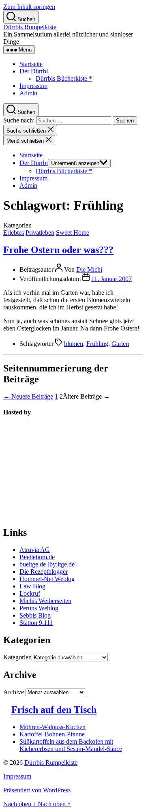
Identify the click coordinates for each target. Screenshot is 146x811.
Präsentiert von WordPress (37, 790)
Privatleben (40, 232)
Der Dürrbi (33, 71)
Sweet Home (72, 232)
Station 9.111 (36, 622)
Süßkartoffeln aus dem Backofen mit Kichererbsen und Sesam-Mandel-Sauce (70, 745)
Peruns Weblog (38, 608)
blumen (73, 343)
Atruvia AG (34, 549)
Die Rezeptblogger (43, 571)
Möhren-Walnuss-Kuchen (52, 726)
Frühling (97, 343)
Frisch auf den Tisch (54, 709)
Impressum (33, 85)
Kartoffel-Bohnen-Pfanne (52, 734)
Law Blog (32, 586)
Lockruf (29, 593)
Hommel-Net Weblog (47, 578)
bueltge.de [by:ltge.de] (48, 564)
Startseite (31, 63)
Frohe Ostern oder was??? (58, 250)
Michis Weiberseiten (45, 600)
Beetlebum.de (37, 557)
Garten (120, 343)
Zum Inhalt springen (29, 6)
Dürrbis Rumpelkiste (29, 27)
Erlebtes (13, 232)
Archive (13, 692)
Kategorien (17, 657)
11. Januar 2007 (111, 278)
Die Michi (89, 269)
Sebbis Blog (35, 615)
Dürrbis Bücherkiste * (64, 78)
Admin (28, 93)
